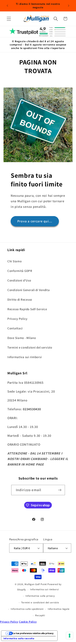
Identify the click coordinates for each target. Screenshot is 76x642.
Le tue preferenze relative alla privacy (33, 633)
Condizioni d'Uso (19, 280)
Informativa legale (59, 608)
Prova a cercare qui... (34, 221)
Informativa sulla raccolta (19, 638)
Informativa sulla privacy (40, 595)
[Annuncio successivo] (69, 6)
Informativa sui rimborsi (24, 357)
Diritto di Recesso (19, 300)
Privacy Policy (17, 319)
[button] (9, 19)
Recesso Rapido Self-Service (27, 309)
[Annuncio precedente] (7, 6)
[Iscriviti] (60, 490)
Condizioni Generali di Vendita (28, 290)
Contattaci (15, 328)
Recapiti (40, 615)
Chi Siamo (14, 261)
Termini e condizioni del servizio (29, 347)
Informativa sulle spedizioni (27, 608)
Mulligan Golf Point (36, 584)
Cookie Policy (28, 621)
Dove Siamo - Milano (21, 338)
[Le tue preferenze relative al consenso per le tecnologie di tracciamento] (69, 635)
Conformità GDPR (19, 271)
